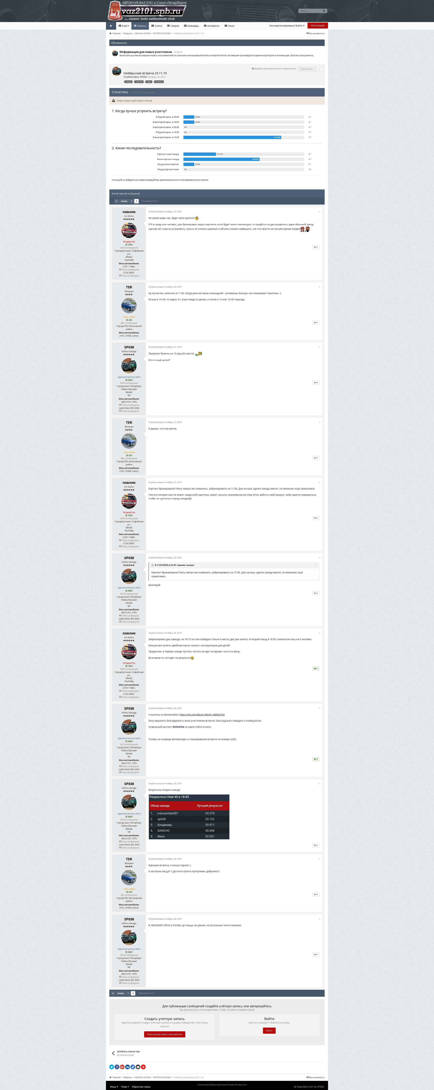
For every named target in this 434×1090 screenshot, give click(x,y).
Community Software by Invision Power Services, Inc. (222, 1084)
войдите (130, 179)
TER (129, 287)
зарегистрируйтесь (149, 179)
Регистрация (317, 25)
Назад (124, 201)
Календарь (193, 25)
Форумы (141, 25)
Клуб (125, 25)
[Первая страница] (116, 201)
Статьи (158, 25)
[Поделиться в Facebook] (117, 1067)
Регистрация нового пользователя (164, 1034)
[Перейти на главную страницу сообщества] (111, 26)
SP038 (143, 76)
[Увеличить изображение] (189, 816)
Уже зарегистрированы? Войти (286, 25)
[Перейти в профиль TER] (129, 305)
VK (129, 395)
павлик (129, 211)
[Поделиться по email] (138, 1067)
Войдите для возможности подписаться (275, 68)
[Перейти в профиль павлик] (129, 230)
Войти (269, 1030)
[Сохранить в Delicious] (132, 1067)
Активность (213, 25)
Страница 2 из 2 (149, 201)
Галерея (174, 25)
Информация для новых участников (146, 52)
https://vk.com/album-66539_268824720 (202, 714)
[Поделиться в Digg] (127, 1067)
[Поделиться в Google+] (122, 1067)
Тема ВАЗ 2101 (305, 1086)
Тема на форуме (130, 269)
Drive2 (129, 256)
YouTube (129, 259)
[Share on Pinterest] (143, 1067)
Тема (124, 1086)
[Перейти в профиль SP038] (115, 53)
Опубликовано (165, 211)
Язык (113, 1086)
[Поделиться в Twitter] (111, 1067)
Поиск (231, 25)
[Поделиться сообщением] (319, 211)
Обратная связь (141, 1086)
